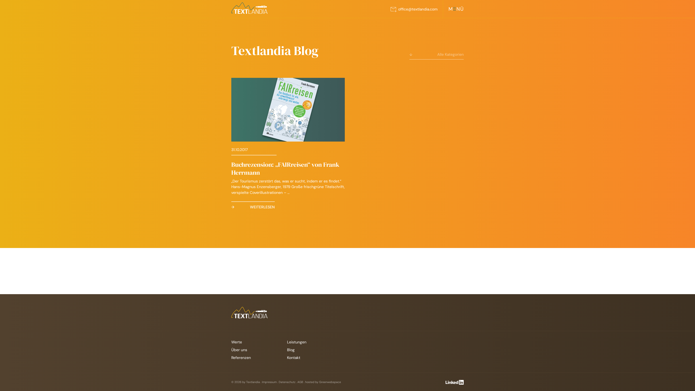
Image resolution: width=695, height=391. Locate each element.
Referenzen (241, 357)
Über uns (239, 349)
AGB (300, 382)
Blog (291, 349)
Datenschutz (287, 382)
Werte (236, 342)
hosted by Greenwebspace (323, 382)
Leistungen (296, 342)
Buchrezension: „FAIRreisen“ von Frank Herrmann (285, 168)
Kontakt (293, 357)
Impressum (269, 382)
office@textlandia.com (418, 9)
